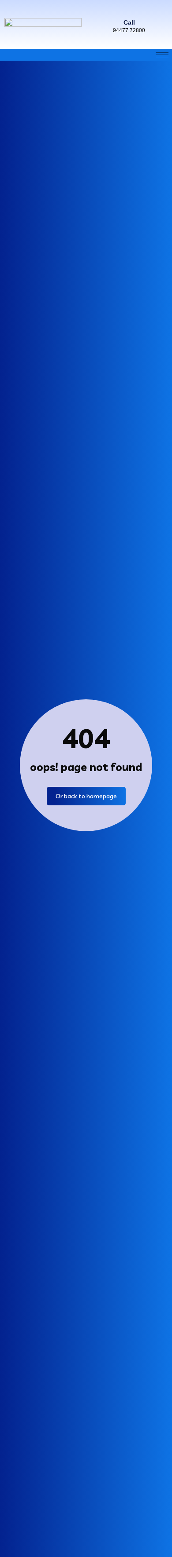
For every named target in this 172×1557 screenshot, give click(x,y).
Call (129, 22)
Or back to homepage (86, 796)
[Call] (129, 8)
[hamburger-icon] (162, 55)
